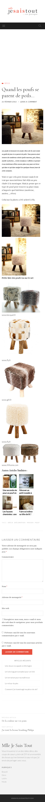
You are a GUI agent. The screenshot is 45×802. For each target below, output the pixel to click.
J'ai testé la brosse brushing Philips (18, 730)
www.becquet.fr (9, 315)
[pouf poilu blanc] (14, 274)
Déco (7, 83)
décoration (20, 522)
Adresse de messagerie (12, 597)
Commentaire (8, 557)
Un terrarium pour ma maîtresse (17, 678)
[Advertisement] (22, 53)
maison (30, 522)
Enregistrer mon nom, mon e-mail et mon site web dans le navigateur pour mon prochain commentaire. (22, 622)
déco (10, 522)
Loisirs (4, 778)
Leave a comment (28, 102)
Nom (4, 586)
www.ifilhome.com (10, 465)
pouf (37, 522)
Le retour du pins (11, 683)
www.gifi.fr (7, 400)
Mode (4, 782)
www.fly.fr (6, 360)
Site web (5, 608)
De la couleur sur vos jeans (14, 720)
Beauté (5, 772)
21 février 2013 (9, 102)
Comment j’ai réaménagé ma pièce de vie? (21, 689)
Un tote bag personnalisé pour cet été (20, 672)
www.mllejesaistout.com (22, 798)
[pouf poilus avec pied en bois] (21, 236)
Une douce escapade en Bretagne (18, 666)
